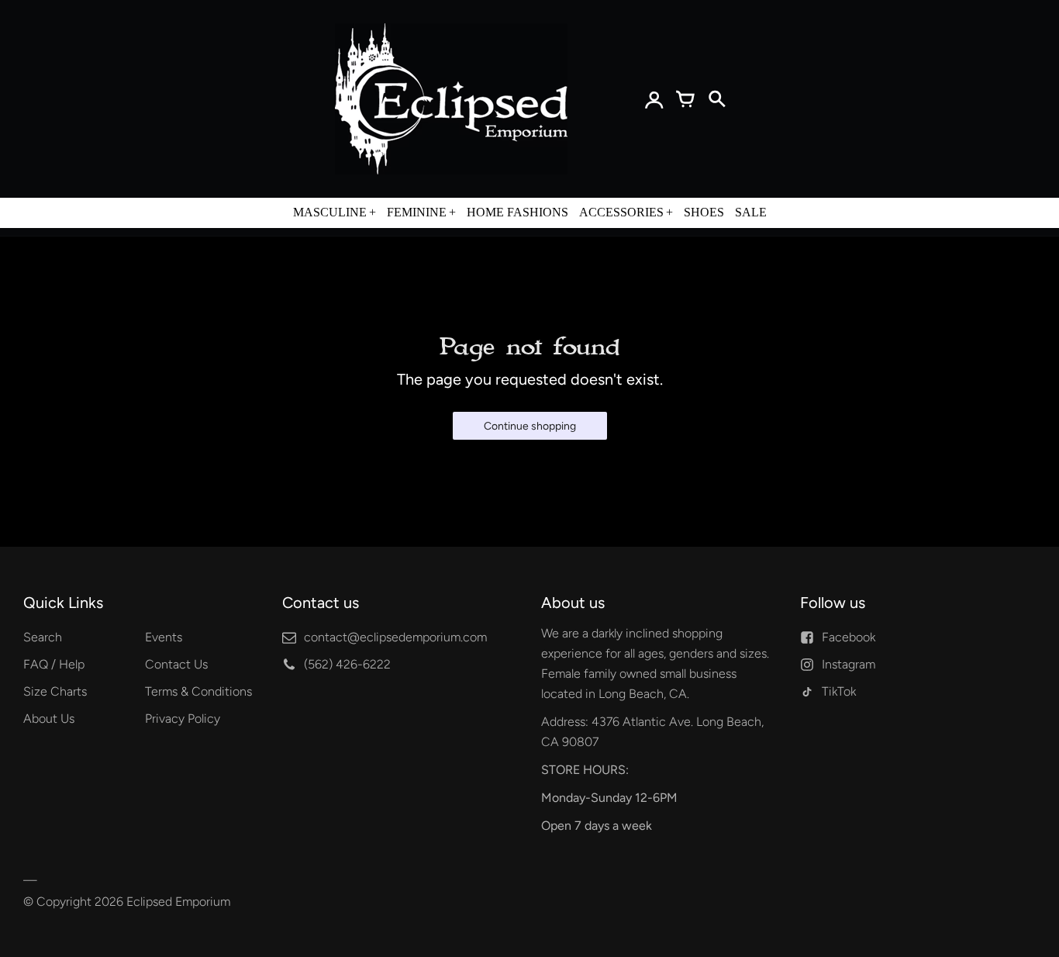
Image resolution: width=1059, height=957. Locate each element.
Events (163, 637)
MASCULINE (330, 212)
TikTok (839, 691)
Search (42, 637)
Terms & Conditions (198, 691)
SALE (751, 212)
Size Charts (55, 691)
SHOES (704, 212)
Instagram (848, 664)
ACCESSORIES (621, 212)
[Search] (716, 99)
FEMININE (417, 212)
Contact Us (176, 664)
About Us (48, 718)
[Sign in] (654, 99)
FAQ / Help (54, 664)
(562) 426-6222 (347, 664)
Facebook (848, 637)
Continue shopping (530, 426)
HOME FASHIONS (517, 212)
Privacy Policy (182, 718)
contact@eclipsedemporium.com (395, 637)
